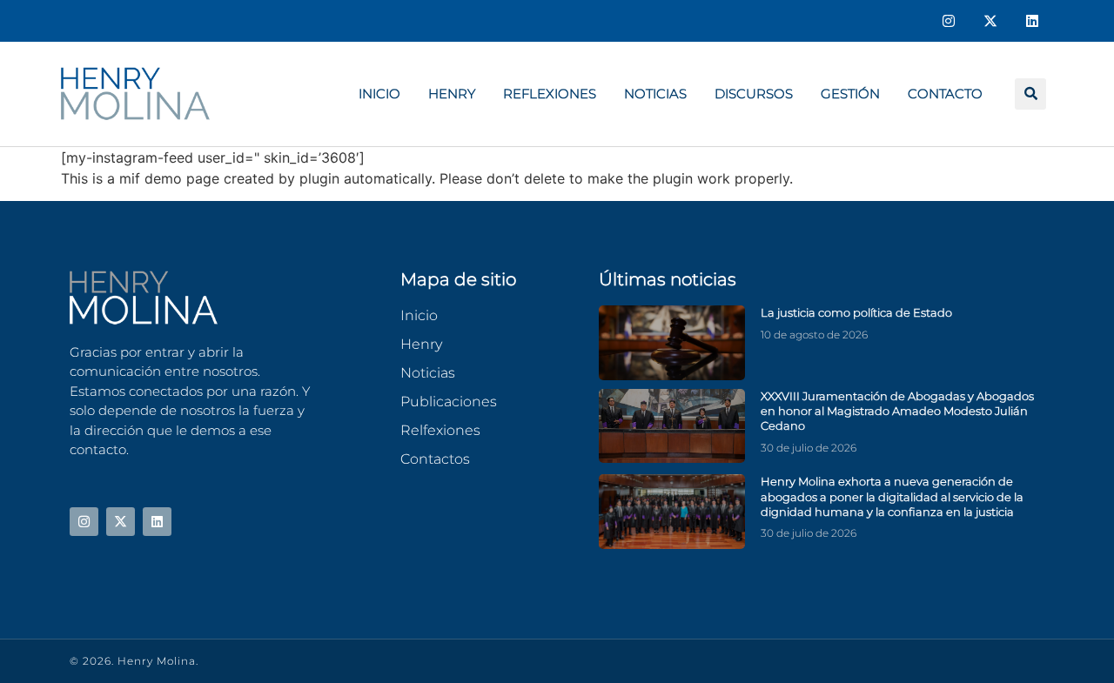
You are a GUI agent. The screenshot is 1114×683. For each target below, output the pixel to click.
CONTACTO (945, 93)
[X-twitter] (990, 21)
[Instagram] (949, 21)
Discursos (754, 93)
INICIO (379, 93)
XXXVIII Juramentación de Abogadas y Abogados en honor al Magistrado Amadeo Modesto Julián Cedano (897, 411)
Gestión (850, 93)
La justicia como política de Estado (856, 312)
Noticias (655, 93)
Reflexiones (549, 93)
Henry (451, 93)
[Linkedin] (1032, 21)
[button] (1030, 94)
